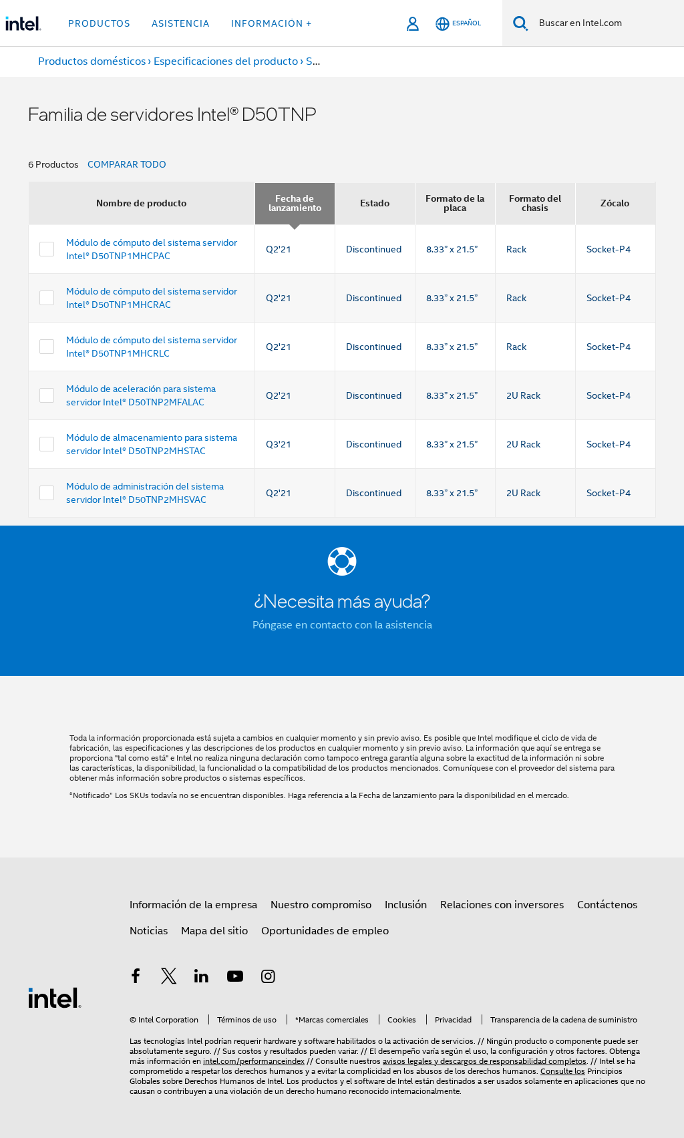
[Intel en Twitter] (169, 978)
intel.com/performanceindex (254, 1061)
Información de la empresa (193, 905)
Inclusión (406, 905)
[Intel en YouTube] (235, 978)
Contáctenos (607, 905)
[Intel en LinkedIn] (201, 978)
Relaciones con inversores (502, 905)
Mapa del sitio (214, 931)
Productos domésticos (92, 61)
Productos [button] (99, 23)
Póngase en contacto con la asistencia (342, 625)
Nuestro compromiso (321, 905)
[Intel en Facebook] (135, 978)
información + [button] (271, 23)
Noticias (149, 931)
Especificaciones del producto (226, 61)
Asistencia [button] (181, 23)
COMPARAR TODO (127, 164)
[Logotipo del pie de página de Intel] (54, 997)
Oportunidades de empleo (325, 931)
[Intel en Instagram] (267, 978)
